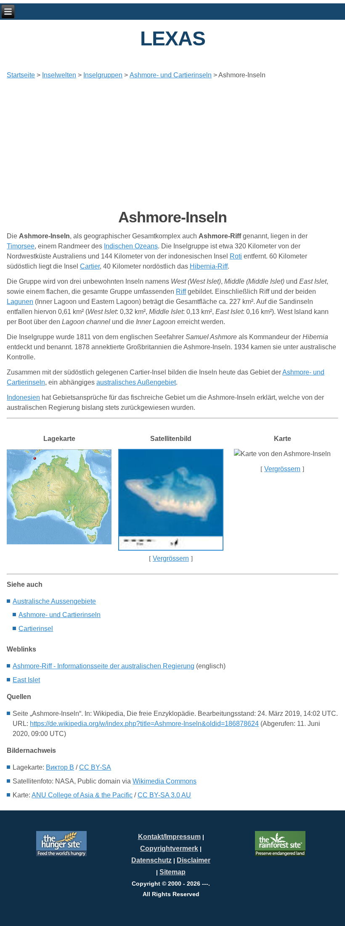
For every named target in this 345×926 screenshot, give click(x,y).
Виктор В (60, 767)
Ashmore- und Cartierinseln (171, 75)
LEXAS (172, 38)
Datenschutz (151, 860)
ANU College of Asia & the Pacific (82, 795)
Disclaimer (193, 860)
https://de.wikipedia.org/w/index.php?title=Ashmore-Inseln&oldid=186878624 (144, 723)
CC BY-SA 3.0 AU (164, 795)
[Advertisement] (172, 144)
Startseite (21, 75)
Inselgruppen (102, 75)
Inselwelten (59, 75)
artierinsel (36, 628)
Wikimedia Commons (164, 781)
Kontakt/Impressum (169, 836)
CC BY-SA (95, 767)
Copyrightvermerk (169, 848)
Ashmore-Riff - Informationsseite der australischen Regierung (103, 666)
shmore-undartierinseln (60, 614)
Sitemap (172, 872)
